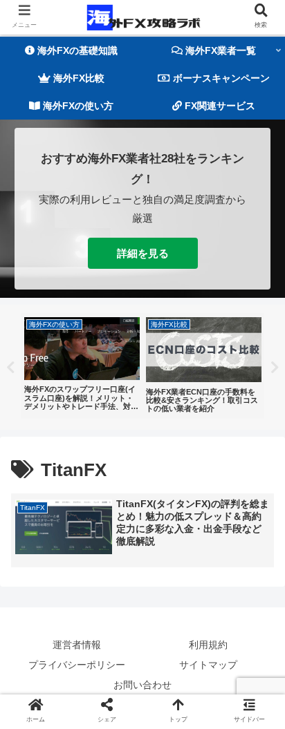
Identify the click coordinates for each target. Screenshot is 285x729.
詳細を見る (143, 253)
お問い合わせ (142, 684)
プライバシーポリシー (76, 664)
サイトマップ (208, 664)
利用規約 (208, 644)
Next (275, 368)
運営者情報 (77, 644)
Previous (10, 368)
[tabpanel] (81, 366)
